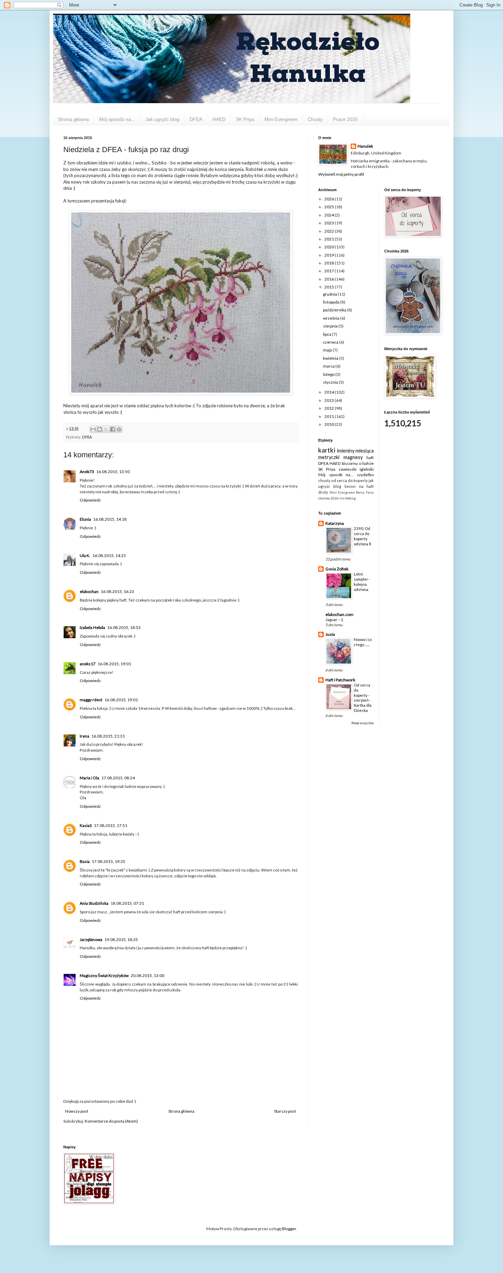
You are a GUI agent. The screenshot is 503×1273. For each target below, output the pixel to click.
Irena (84, 736)
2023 (329, 222)
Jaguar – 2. (334, 619)
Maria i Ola (89, 777)
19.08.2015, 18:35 (121, 939)
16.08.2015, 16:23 (117, 591)
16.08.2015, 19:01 (114, 663)
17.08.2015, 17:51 (110, 825)
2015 (329, 286)
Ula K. (85, 555)
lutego (329, 374)
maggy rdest (91, 699)
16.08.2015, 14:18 (110, 519)
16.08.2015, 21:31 (108, 736)
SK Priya (245, 119)
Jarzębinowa (91, 939)
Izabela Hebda (92, 627)
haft (370, 457)
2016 (329, 279)
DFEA (196, 119)
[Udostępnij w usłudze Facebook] (112, 429)
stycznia (331, 382)
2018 (329, 262)
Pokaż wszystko (362, 723)
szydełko (365, 474)
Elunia (85, 519)
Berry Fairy (365, 492)
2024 (329, 215)
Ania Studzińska (94, 903)
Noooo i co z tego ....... (363, 642)
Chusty (315, 119)
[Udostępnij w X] (106, 429)
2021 (329, 239)
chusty (324, 480)
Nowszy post (76, 1111)
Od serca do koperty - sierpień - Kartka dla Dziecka (363, 698)
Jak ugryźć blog (162, 119)
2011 (329, 416)
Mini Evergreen (281, 119)
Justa (330, 634)
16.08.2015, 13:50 (113, 471)
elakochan (89, 591)
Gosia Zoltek (336, 568)
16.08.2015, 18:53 (124, 627)
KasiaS (86, 825)
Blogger (289, 1228)
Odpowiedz (90, 500)
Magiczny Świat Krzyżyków (104, 975)
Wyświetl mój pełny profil (341, 174)
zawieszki (348, 469)
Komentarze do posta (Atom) (111, 1121)
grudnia (330, 294)
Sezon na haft (359, 486)
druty (323, 492)
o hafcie (366, 463)
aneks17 (87, 663)
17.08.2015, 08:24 (118, 777)
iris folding (347, 498)
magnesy (353, 457)
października (335, 309)
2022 (329, 231)
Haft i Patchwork (340, 679)
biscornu (350, 463)
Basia (85, 861)
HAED (218, 119)
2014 (329, 392)
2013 (329, 400)
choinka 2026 (328, 498)
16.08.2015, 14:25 (109, 555)
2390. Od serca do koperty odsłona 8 (362, 536)
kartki (326, 450)
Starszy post (285, 1111)
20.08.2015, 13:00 (147, 975)
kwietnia (331, 358)
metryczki (328, 457)
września (331, 318)
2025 (329, 206)
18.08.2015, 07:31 (127, 903)
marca (329, 366)
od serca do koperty (349, 480)
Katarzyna (334, 523)
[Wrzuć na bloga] (99, 429)
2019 (329, 255)
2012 (329, 408)
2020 (329, 246)
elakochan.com (339, 614)
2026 (329, 198)
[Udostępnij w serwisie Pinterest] (119, 429)
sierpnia (330, 326)
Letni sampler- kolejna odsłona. (362, 581)
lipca (327, 334)
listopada (331, 302)
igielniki (367, 469)
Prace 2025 (345, 119)
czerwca (331, 342)
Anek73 (87, 471)
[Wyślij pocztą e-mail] (93, 429)
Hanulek (365, 146)
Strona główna (73, 119)
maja (328, 350)
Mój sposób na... (117, 119)
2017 (329, 270)
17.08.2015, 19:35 (108, 861)
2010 (329, 424)
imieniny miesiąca (355, 451)
